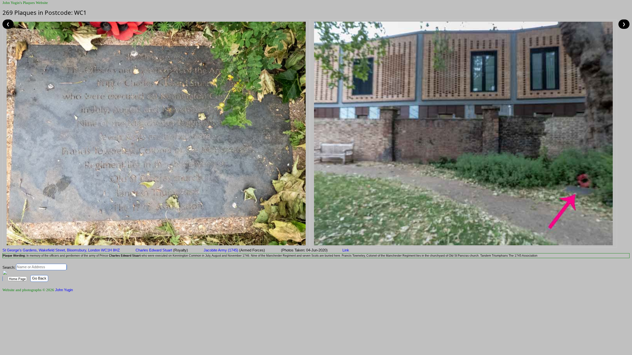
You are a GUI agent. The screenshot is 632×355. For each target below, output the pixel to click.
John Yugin (64, 290)
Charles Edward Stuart (161, 250)
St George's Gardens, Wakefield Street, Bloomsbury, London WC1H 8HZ (61, 250)
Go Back (39, 278)
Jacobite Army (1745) (234, 250)
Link (345, 250)
